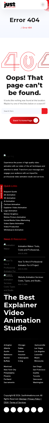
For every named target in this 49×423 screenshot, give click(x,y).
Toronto (36, 376)
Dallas (20, 348)
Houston (21, 354)
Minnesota (38, 361)
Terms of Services (18, 402)
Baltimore (8, 354)
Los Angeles (39, 351)
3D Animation (9, 198)
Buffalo (7, 361)
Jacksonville (39, 345)
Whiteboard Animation (13, 230)
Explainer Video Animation (15, 207)
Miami (37, 358)
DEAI (6, 402)
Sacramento (9, 382)
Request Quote (10, 191)
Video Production (11, 226)
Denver (21, 351)
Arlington (8, 345)
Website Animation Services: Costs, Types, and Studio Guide (30, 279)
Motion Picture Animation (15, 217)
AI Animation (9, 201)
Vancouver (37, 379)
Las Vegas (38, 348)
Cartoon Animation (12, 204)
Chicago (21, 345)
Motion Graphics (11, 214)
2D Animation (9, 195)
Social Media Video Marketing (17, 220)
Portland (7, 379)
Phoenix (7, 376)
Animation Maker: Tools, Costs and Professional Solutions (29, 248)
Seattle (36, 373)
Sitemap (22, 399)
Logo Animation (10, 210)
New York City (10, 369)
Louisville (38, 354)
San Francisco (39, 369)
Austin (6, 351)
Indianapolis (23, 358)
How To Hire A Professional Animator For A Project (30, 263)
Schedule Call (2, 206)
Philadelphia (9, 373)
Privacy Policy (34, 399)
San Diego (37, 366)
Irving (20, 361)
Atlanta (7, 348)
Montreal (8, 366)
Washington (38, 382)
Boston (7, 358)
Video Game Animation (14, 223)
